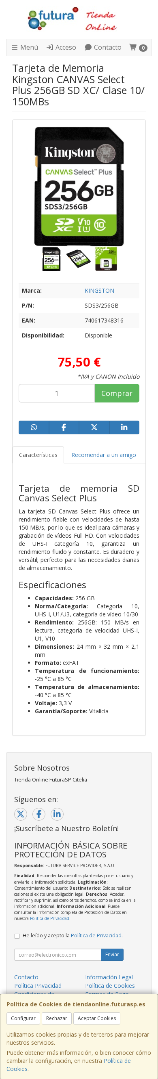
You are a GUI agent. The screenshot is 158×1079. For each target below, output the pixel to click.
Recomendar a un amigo (103, 455)
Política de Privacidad (49, 918)
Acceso (65, 47)
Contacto (107, 47)
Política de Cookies (110, 985)
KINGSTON (99, 290)
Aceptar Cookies (97, 1018)
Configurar (23, 1018)
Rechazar (56, 1018)
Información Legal (109, 977)
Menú (28, 47)
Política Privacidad (38, 985)
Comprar (116, 393)
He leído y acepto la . (73, 935)
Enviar (112, 954)
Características (38, 455)
